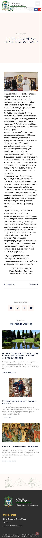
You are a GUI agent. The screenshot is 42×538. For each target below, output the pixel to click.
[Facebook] (36, 9)
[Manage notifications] (37, 533)
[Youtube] (39, 9)
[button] (37, 3)
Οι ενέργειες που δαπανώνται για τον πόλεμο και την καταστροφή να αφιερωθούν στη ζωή (20, 356)
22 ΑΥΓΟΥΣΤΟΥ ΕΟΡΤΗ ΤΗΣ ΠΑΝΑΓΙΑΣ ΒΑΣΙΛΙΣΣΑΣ (19, 402)
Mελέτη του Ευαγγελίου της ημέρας (20, 446)
